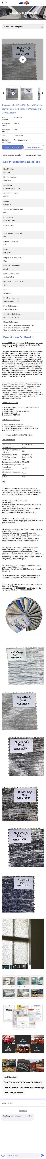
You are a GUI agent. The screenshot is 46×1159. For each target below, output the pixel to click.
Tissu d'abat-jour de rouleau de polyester (23, 1082)
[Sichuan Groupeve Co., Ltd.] (23, 3)
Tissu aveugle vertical (13, 1093)
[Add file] (3, 1155)
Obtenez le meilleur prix (13, 147)
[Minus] (42, 1103)
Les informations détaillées (12, 155)
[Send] (43, 1155)
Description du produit (33, 155)
